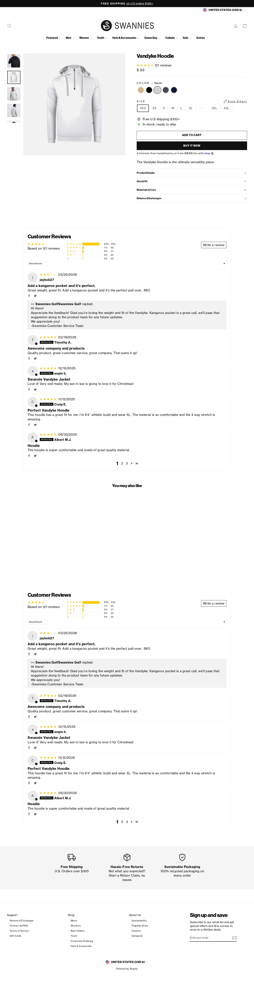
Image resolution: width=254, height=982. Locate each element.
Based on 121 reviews (44, 248)
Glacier (157, 90)
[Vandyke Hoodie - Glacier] (35, 566)
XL (191, 108)
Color (149, 83)
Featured (52, 37)
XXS (143, 108)
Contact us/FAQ (19, 925)
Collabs (170, 37)
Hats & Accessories (124, 37)
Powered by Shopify (127, 968)
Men (69, 37)
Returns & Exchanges (22, 920)
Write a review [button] (213, 245)
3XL (214, 108)
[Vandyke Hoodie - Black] (30, 566)
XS (154, 108)
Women (84, 37)
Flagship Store (140, 925)
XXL (202, 108)
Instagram (137, 935)
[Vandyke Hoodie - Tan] (26, 566)
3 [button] (127, 463)
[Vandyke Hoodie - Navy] (44, 566)
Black (149, 90)
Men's (74, 920)
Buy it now (191, 145)
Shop (71, 915)
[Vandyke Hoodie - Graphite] (40, 566)
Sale (186, 37)
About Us (135, 915)
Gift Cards (15, 935)
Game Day (151, 37)
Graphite (165, 90)
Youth (101, 37)
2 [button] (122, 463)
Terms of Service (19, 930)
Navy (174, 90)
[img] (49, 274)
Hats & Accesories (81, 946)
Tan (140, 90)
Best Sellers (77, 930)
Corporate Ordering (82, 941)
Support (12, 915)
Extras (200, 37)
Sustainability (139, 920)
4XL (226, 108)
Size (192, 101)
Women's (76, 925)
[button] (146, 65)
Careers (136, 930)
